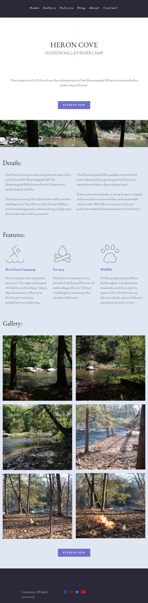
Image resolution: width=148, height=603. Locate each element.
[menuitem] (34, 7)
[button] (74, 578)
